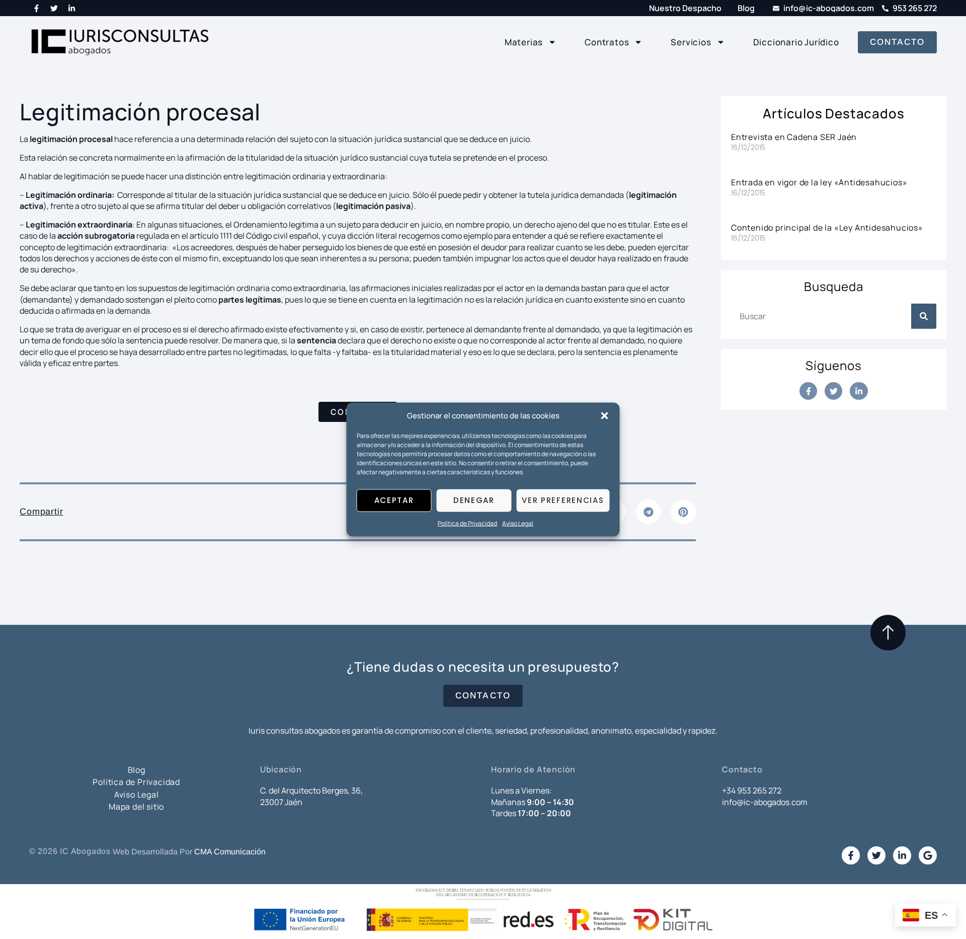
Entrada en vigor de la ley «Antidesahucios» (819, 182)
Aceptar (394, 500)
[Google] (928, 855)
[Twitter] (54, 8)
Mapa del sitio (136, 806)
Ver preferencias (563, 500)
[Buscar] (923, 316)
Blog (136, 769)
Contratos (607, 42)
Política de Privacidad (467, 523)
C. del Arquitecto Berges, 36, (311, 790)
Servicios (691, 42)
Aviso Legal (517, 523)
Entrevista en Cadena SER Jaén (794, 136)
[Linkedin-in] (71, 8)
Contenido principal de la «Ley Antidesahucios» (827, 227)
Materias (524, 42)
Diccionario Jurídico (796, 42)
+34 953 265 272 (751, 790)
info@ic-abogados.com (765, 802)
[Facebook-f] (36, 8)
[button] (605, 415)
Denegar (474, 500)
